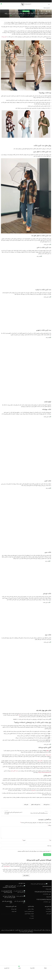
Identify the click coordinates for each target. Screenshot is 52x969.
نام (50, 840)
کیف (19, 715)
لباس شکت (26, 804)
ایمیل (23, 840)
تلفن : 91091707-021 (46, 902)
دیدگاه (49, 825)
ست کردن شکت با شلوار (35, 804)
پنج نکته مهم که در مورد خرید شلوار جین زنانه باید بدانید (9, 897)
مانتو (48, 750)
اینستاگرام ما (48, 909)
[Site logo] (26, 4)
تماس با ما (31, 918)
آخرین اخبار (49, 913)
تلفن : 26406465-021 (46, 894)
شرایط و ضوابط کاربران (29, 913)
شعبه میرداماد (13, 909)
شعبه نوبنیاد (14, 911)
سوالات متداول (31, 909)
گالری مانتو (40, 761)
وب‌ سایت (49, 845)
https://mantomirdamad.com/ (44, 772)
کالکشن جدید (48, 911)
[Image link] (39, 884)
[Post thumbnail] (21, 886)
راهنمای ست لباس (26, 11)
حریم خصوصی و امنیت (29, 911)
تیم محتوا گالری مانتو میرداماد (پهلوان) (28, 16)
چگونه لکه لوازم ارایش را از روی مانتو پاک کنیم (6, 891)
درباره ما (32, 916)
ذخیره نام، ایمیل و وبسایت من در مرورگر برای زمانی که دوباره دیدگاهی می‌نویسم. (34, 851)
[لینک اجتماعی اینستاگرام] (26, 1)
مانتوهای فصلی (7, 866)
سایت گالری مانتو (14, 771)
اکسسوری (33, 790)
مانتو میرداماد (4, 37)
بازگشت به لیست (26, 812)
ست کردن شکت (46, 804)
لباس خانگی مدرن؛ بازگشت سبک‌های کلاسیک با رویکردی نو (9, 886)
